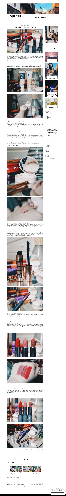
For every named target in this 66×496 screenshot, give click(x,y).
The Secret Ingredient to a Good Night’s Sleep (52, 60)
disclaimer (31, 54)
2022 (47, 115)
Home (25, 486)
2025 (47, 112)
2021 (47, 116)
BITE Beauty (16, 56)
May (47, 142)
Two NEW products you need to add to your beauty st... (52, 136)
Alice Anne (34, 492)
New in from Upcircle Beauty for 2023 (19, 472)
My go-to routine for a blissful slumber (52, 137)
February (48, 146)
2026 (47, 111)
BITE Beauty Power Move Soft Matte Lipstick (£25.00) (15, 384)
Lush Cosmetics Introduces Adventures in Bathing (13, 473)
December (48, 117)
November (48, 118)
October (48, 119)
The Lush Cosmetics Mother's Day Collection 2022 (32, 473)
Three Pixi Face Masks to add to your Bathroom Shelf (38, 473)
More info (60, 490)
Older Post (35, 484)
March (48, 145)
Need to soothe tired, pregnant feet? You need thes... (52, 131)
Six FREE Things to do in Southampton (52, 77)
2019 (47, 150)
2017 (47, 152)
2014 (47, 156)
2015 (47, 155)
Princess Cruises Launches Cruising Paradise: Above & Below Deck (52, 94)
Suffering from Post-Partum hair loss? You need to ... (52, 124)
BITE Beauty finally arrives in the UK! (52, 132)
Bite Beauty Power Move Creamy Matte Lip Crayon (15, 323)
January (48, 147)
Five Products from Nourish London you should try (52, 134)
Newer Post (15, 484)
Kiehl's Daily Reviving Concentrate (52, 107)
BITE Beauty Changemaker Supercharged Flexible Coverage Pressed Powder (18, 223)
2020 (47, 149)
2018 (47, 151)
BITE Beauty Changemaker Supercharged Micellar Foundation (16, 134)
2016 (47, 154)
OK (57, 492)
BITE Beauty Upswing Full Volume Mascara (14, 313)
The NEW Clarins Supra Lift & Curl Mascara (51, 122)
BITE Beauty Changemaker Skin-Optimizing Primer (15, 123)
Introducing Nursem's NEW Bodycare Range (25, 473)
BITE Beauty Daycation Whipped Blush (13, 231)
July (47, 140)
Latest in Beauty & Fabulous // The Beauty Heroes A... (52, 126)
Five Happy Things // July (50, 138)
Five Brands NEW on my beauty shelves (52, 129)
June (47, 141)
